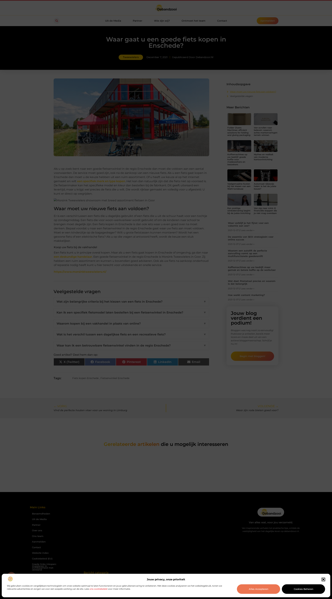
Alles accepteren (258, 589)
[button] (323, 579)
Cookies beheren (303, 589)
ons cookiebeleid (98, 589)
